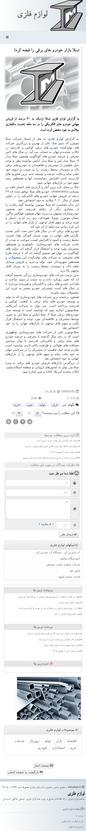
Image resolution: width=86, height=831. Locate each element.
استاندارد (58, 747)
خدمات (19, 741)
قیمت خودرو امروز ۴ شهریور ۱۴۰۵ (65, 452)
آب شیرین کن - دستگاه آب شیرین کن (58, 552)
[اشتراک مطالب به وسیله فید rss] (9, 421)
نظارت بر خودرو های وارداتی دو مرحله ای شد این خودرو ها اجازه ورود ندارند (49, 608)
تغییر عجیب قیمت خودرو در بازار (67, 614)
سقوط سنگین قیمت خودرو (69, 603)
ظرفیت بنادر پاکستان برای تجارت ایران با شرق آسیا (58, 441)
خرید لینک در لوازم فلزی (72, 821)
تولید (42, 404)
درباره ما (79, 816)
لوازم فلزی (32, 15)
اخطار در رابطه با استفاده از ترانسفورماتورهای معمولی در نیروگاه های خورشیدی (49, 597)
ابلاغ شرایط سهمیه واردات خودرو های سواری (62, 645)
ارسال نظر (67, 534)
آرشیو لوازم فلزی (75, 827)
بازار (31, 222)
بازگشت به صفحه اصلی (24, 772)
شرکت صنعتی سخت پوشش (63, 564)
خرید (17, 404)
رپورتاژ (34, 741)
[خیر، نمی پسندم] (19, 413)
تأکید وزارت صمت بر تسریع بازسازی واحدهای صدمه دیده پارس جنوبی (50, 458)
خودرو (54, 147)
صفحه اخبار (42, 765)
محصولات (15, 257)
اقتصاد (72, 741)
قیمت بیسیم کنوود (69, 576)
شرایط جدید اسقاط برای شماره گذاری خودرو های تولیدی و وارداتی (52, 446)
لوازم (59, 138)
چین (29, 404)
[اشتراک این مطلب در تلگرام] (30, 421)
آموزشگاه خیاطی (70, 558)
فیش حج (75, 570)
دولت (14, 248)
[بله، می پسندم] (37, 413)
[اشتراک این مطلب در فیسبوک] (23, 421)
